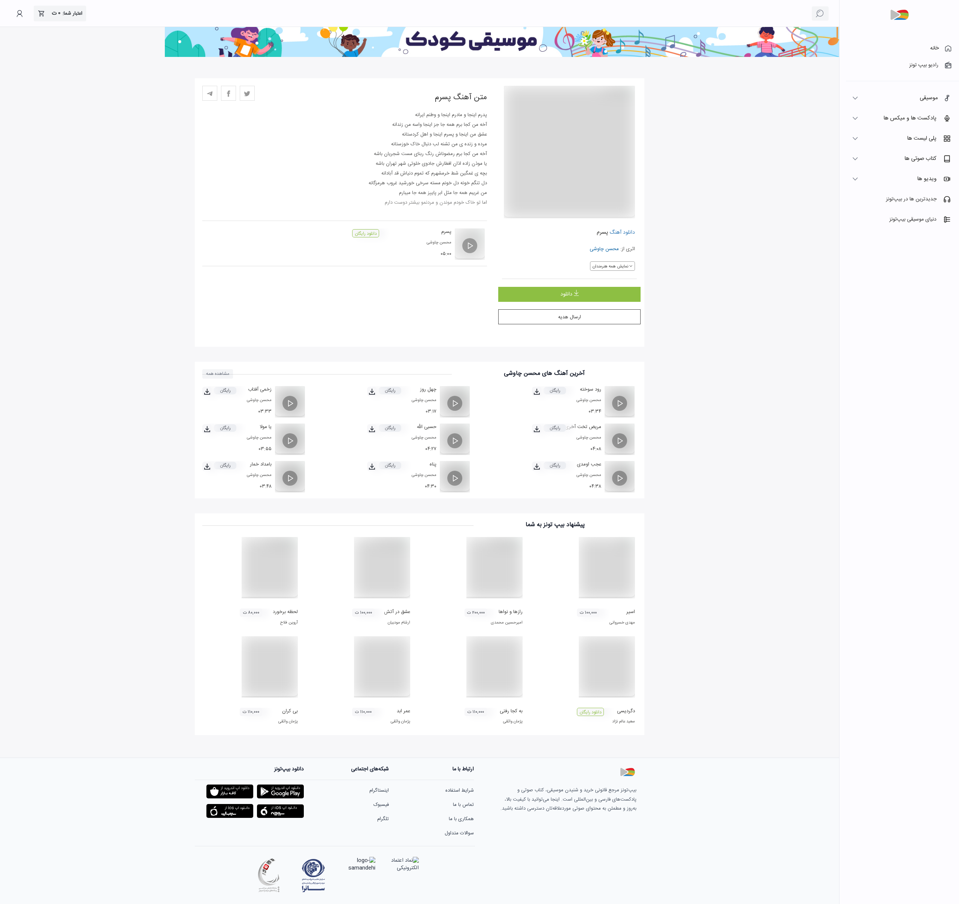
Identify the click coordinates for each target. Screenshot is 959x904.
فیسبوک (381, 805)
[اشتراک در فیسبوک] (228, 93)
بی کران (290, 711)
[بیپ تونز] (899, 15)
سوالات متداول (459, 833)
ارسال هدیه (569, 317)
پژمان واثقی (513, 721)
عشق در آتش (397, 612)
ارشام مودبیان (399, 622)
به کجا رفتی (511, 711)
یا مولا (266, 427)
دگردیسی (626, 711)
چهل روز (428, 389)
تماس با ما (463, 805)
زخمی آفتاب (260, 389)
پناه (433, 464)
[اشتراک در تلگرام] (209, 93)
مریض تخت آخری (583, 427)
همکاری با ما (461, 819)
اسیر (630, 612)
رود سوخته (590, 389)
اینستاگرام (379, 790)
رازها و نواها (511, 612)
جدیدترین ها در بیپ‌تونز (911, 199)
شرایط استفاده (459, 790)
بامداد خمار (261, 464)
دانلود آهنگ (621, 232)
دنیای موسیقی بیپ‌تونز (913, 219)
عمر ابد (403, 711)
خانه (934, 48)
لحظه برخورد (285, 612)
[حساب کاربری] (19, 13)
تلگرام (383, 819)
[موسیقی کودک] (502, 55)
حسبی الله (426, 427)
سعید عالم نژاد (623, 721)
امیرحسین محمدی (507, 622)
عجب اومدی (589, 464)
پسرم (446, 232)
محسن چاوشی (604, 249)
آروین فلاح (289, 622)
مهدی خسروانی (622, 622)
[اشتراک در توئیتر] (247, 93)
